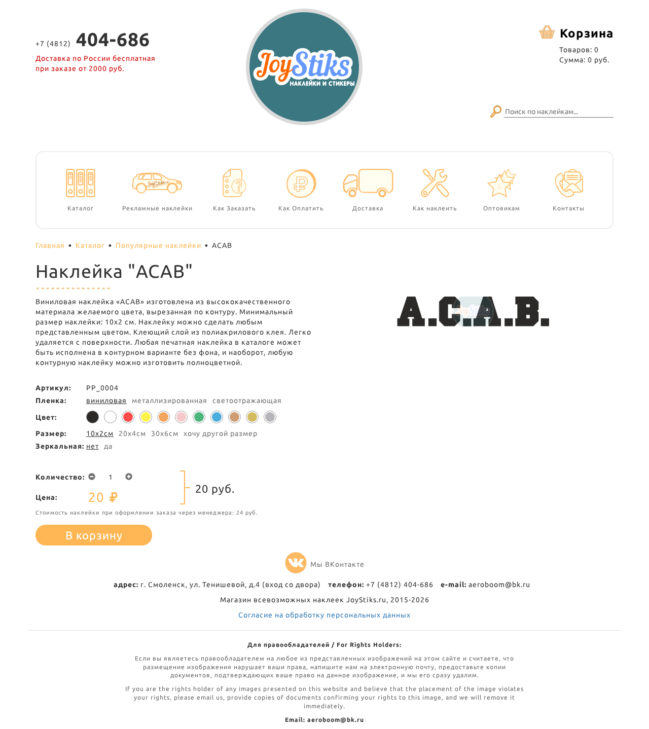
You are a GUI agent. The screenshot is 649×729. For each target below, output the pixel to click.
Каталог (90, 245)
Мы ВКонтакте (337, 564)
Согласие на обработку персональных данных (324, 615)
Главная (50, 245)
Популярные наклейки (158, 245)
